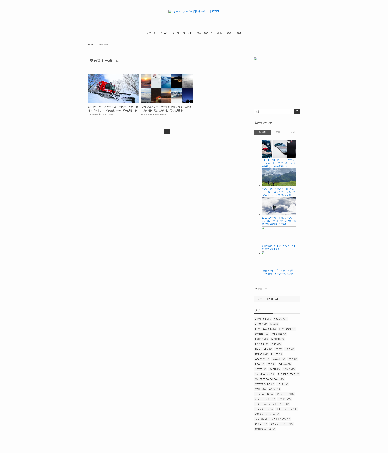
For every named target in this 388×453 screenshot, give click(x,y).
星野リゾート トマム (267, 414)
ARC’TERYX (263, 319)
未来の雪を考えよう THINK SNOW (272, 419)
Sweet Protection (264, 374)
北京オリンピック (286, 409)
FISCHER (261, 344)
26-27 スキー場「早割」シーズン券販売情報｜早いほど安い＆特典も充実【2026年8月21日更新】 (279, 221)
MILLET (276, 354)
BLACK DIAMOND (265, 329)
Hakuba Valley (263, 349)
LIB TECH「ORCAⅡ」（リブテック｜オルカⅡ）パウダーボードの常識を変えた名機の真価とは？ (279, 163)
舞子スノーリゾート (282, 424)
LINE (289, 349)
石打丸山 (261, 424)
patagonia (279, 359)
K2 (278, 349)
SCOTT (260, 369)
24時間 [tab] (262, 132)
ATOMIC (261, 324)
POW (259, 364)
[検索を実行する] (297, 111)
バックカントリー (265, 399)
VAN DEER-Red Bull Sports (269, 379)
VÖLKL (260, 389)
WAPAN (274, 389)
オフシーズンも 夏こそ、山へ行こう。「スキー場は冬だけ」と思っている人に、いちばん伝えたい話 (279, 192)
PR (271, 364)
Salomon (285, 364)
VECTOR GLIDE (264, 384)
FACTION (277, 339)
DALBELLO (279, 334)
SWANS (289, 369)
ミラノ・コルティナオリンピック (272, 404)
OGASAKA (262, 359)
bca (274, 324)
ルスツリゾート (264, 409)
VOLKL (283, 384)
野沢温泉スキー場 (265, 429)
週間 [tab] (278, 132)
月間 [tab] (293, 132)
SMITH (274, 369)
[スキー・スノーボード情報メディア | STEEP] (194, 15)
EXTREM (261, 339)
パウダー (285, 399)
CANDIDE (261, 334)
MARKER (261, 354)
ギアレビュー (285, 394)
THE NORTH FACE (288, 374)
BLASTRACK (287, 329)
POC (293, 359)
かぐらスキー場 (264, 394)
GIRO (276, 344)
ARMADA (280, 319)
